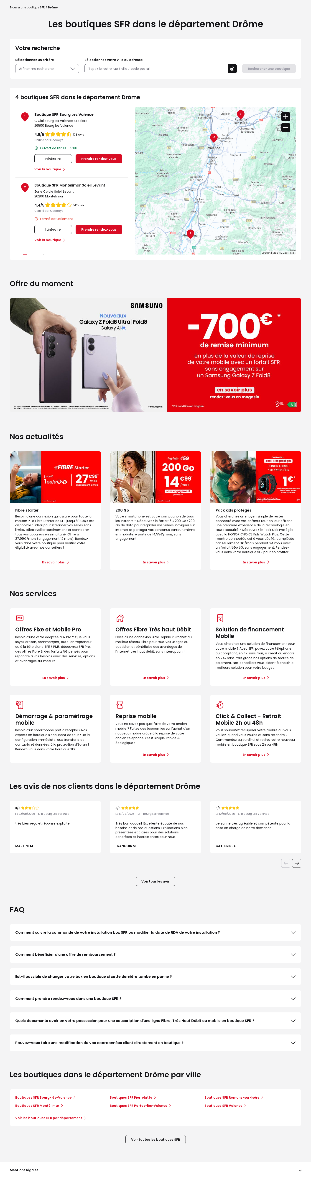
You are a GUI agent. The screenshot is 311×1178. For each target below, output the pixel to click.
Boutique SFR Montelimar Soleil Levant (69, 185)
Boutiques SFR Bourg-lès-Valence (43, 1097)
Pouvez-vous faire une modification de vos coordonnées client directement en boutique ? (99, 1042)
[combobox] (156, 68)
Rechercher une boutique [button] (269, 68)
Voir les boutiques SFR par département (48, 1118)
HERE (291, 253)
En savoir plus (53, 678)
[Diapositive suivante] (296, 863)
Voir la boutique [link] (47, 169)
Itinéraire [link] (53, 158)
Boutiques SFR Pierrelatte (131, 1097)
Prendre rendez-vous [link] (99, 158)
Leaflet (266, 253)
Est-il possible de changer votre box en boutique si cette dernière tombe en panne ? (93, 976)
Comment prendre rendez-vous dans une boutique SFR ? (68, 998)
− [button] (285, 127)
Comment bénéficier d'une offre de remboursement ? (65, 954)
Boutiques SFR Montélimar (37, 1105)
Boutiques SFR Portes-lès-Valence (138, 1105)
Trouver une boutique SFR (27, 7)
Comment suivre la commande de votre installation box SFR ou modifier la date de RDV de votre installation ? (117, 932)
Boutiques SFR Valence (223, 1105)
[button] (232, 68)
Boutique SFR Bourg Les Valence (64, 114)
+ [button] (285, 116)
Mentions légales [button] (24, 1170)
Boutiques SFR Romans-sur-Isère (232, 1097)
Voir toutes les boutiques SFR (155, 1139)
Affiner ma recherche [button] (36, 68)
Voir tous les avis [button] (155, 881)
